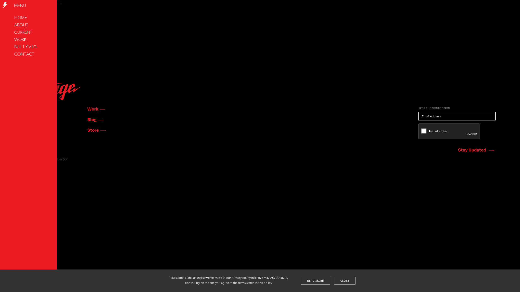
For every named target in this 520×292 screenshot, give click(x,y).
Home (20, 18)
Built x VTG (25, 47)
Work (20, 40)
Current (23, 32)
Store (93, 130)
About (21, 25)
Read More (315, 280)
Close (344, 280)
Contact (24, 54)
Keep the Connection (434, 108)
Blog (91, 119)
